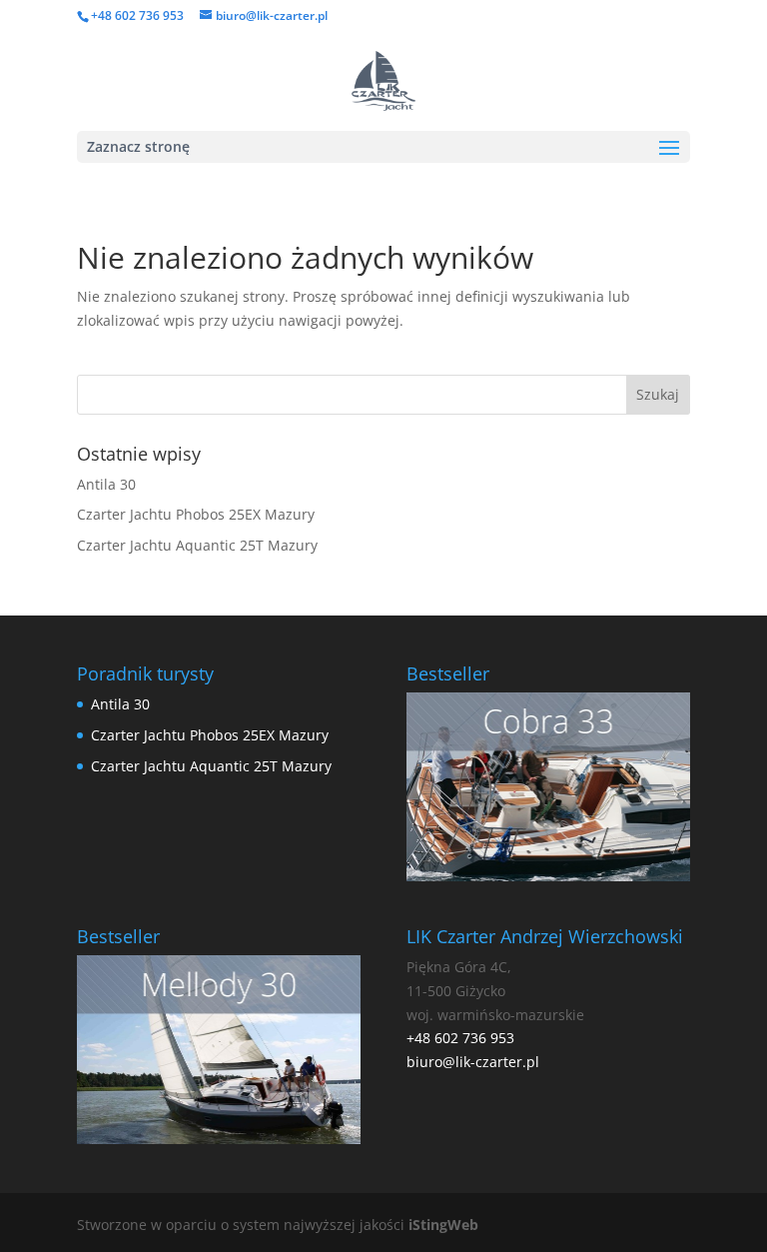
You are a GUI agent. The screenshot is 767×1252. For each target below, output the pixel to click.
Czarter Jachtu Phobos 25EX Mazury (196, 514)
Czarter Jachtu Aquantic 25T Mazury (197, 545)
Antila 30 (106, 484)
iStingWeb (443, 1224)
